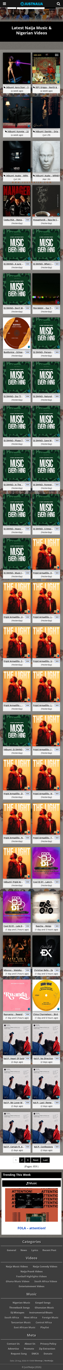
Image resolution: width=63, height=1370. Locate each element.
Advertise (13, 1348)
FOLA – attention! (32, 1228)
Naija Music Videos (17, 1266)
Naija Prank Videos (32, 1271)
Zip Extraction (47, 1348)
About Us (30, 1343)
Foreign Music (50, 1317)
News (24, 1250)
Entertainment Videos (31, 1286)
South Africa (12, 1317)
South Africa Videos (45, 1281)
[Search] (58, 3)
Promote (29, 1348)
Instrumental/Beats (41, 1312)
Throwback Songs (19, 1307)
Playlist (44, 1327)
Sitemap (38, 1360)
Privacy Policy (48, 1343)
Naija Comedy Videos (45, 1266)
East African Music (24, 1327)
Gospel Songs (43, 1302)
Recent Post (49, 1250)
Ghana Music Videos (17, 1281)
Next (35, 1160)
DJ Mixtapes (17, 1312)
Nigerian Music (21, 1302)
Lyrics (34, 1250)
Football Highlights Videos (31, 1276)
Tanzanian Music (21, 1322)
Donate (48, 1353)
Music (32, 1183)
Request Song (19, 1353)
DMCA (35, 1353)
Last (45, 1160)
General (11, 1250)
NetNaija (48, 1360)
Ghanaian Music (44, 1307)
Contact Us (13, 1343)
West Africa (30, 1317)
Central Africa (44, 1322)
